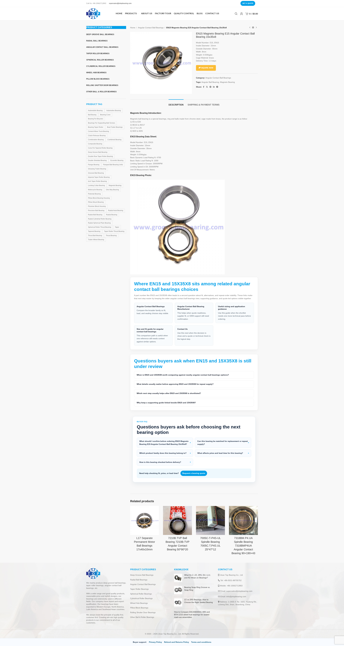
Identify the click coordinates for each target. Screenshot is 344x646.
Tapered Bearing (94, 231)
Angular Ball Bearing (210, 82)
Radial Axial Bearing (115, 210)
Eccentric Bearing (116, 160)
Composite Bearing (95, 144)
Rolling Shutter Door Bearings (143, 612)
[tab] (176, 103)
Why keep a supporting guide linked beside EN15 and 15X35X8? (166, 403)
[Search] (236, 13)
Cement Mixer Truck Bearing (98, 131)
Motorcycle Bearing (95, 190)
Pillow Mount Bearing (96, 202)
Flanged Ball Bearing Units (113, 165)
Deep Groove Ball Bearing (97, 152)
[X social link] (207, 87)
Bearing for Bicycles (95, 119)
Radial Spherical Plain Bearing (99, 223)
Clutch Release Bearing (97, 136)
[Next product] (256, 27)
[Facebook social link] (203, 87)
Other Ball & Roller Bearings (142, 617)
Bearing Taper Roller (95, 127)
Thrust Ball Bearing (95, 235)
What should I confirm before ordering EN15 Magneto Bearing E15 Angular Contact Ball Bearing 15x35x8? (164, 442)
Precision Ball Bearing (96, 210)
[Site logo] (93, 13)
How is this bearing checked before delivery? (160, 462)
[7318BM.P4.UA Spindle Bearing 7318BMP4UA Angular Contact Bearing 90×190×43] (243, 520)
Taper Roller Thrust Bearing (114, 231)
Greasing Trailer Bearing (97, 169)
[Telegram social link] (217, 87)
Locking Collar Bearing (96, 185)
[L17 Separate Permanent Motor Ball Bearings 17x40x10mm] (144, 520)
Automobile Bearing (95, 110)
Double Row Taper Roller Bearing (100, 156)
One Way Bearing (112, 190)
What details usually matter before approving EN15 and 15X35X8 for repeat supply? (175, 384)
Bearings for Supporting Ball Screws (101, 123)
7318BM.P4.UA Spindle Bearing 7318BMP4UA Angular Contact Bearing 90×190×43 (243, 546)
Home (132, 28)
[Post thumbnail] (178, 578)
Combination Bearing (96, 140)
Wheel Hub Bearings (139, 603)
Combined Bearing (114, 140)
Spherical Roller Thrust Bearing (99, 227)
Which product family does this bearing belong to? (163, 453)
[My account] (241, 13)
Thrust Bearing (111, 235)
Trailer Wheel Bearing (96, 240)
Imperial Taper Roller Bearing (99, 177)
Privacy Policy (155, 642)
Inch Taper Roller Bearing (97, 181)
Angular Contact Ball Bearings (151, 28)
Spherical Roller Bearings (141, 594)
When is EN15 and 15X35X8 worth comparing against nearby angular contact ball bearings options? (183, 375)
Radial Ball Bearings (138, 580)
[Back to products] (253, 27)
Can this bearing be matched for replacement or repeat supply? (222, 442)
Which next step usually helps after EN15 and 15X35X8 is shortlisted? (169, 393)
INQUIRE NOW (207, 68)
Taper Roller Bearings (139, 589)
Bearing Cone (105, 115)
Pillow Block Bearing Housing (99, 198)
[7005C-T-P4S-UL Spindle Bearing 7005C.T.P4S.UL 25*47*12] (210, 520)
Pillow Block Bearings (139, 608)
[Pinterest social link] (210, 87)
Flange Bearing (93, 165)
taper (117, 227)
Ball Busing (92, 115)
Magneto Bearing (115, 185)
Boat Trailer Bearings (115, 127)
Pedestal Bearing (94, 194)
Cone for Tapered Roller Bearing (100, 148)
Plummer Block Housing (97, 206)
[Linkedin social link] (213, 87)
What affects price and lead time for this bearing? (220, 453)
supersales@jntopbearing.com (120, 3)
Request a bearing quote (193, 473)
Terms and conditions (201, 642)
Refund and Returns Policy (176, 642)
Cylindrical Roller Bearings (141, 598)
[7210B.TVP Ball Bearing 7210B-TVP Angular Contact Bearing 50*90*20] (177, 520)
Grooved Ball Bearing (96, 173)
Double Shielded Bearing (97, 160)
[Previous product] (249, 27)
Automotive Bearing (113, 110)
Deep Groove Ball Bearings (141, 575)
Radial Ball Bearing (95, 215)
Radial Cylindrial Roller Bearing (99, 219)
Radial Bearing (111, 215)
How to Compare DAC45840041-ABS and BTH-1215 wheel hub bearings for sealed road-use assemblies (192, 614)
